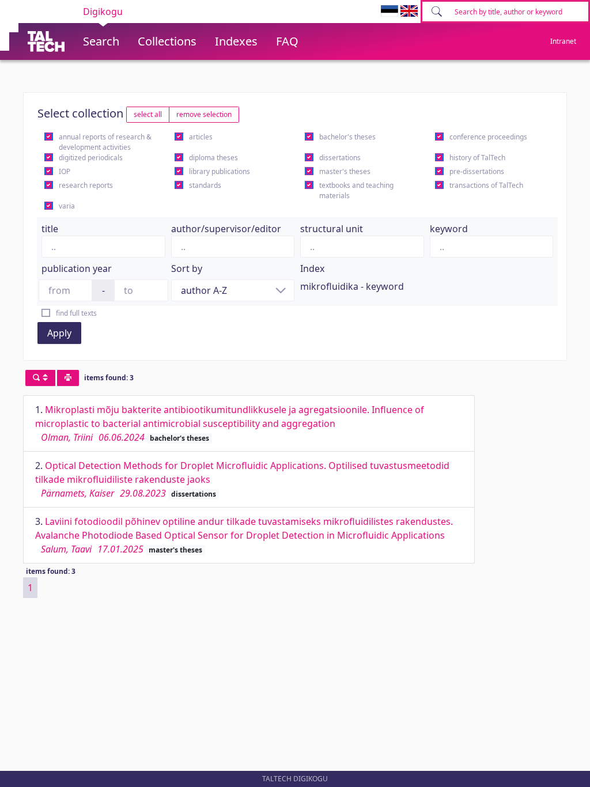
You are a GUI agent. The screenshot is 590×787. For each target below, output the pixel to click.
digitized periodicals (91, 157)
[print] (68, 378)
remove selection (204, 114)
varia (67, 206)
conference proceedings (488, 137)
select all (148, 114)
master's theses (344, 171)
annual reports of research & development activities (105, 142)
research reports (86, 185)
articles (201, 137)
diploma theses (213, 157)
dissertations (340, 157)
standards (205, 185)
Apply (59, 333)
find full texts (76, 313)
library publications (219, 171)
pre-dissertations (476, 171)
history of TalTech (477, 157)
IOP (64, 171)
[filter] (40, 378)
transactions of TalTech (486, 185)
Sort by (186, 268)
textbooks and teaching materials (356, 190)
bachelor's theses (347, 137)
